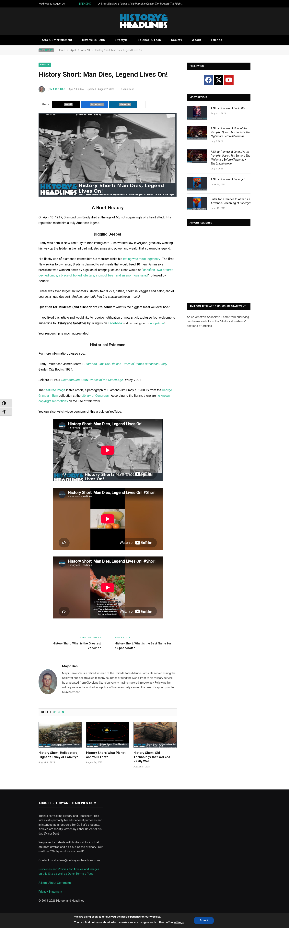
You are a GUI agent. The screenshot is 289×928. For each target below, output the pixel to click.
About (196, 40)
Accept (204, 920)
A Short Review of (137, 3)
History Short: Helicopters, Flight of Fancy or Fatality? (58, 755)
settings (179, 922)
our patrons (157, 323)
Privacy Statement (50, 891)
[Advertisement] (218, 264)
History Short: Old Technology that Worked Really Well (151, 757)
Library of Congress (95, 395)
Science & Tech (149, 40)
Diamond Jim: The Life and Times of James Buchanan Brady (126, 364)
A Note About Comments (55, 883)
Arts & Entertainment (57, 40)
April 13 (44, 65)
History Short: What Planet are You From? (105, 755)
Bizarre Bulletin (93, 40)
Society (176, 40)
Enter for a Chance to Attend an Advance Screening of (230, 201)
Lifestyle (121, 40)
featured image (54, 390)
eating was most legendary (141, 259)
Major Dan (57, 89)
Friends (216, 40)
